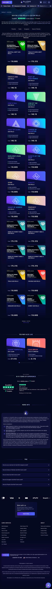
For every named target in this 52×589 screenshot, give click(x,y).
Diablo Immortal (5, 537)
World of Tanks (23, 532)
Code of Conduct (44, 535)
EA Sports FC (23, 537)
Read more (26, 37)
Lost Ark (3, 539)
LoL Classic (4, 544)
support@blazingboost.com (40, 554)
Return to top (26, 322)
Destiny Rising (23, 528)
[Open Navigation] (49, 2)
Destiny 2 (4, 12)
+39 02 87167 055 (14, 555)
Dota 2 (21, 539)
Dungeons (26, 29)
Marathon (4, 541)
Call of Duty (4, 535)
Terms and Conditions (45, 526)
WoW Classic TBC (24, 526)
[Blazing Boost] (26, 2)
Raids (20, 29)
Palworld (22, 541)
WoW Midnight (5, 526)
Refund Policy (44, 528)
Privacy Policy (44, 532)
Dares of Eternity (36, 29)
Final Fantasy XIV (5, 532)
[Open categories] (50, 6)
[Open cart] (40, 2)
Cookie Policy (44, 530)
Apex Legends (23, 530)
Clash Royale (23, 535)
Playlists (14, 29)
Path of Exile (4, 530)
